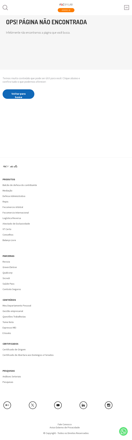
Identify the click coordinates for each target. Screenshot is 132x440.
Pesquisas (9, 370)
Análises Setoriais (12, 376)
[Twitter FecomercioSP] (40, 405)
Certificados (10, 343)
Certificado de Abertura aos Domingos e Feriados (28, 355)
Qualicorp (8, 272)
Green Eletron (10, 267)
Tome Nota (8, 322)
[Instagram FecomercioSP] (116, 405)
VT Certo (7, 229)
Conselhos (8, 234)
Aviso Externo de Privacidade (65, 427)
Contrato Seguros (12, 289)
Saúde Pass (8, 283)
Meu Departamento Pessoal (17, 305)
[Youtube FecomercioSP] (66, 405)
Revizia (6, 261)
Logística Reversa (12, 218)
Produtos (9, 179)
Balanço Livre (9, 240)
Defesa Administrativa (14, 196)
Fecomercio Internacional (16, 212)
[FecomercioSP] (12, 167)
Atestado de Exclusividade (16, 223)
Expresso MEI (9, 327)
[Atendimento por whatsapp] (123, 431)
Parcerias (8, 256)
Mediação (7, 190)
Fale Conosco (65, 424)
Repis (5, 201)
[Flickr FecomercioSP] (15, 405)
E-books (7, 333)
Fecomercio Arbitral (13, 207)
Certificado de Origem (14, 349)
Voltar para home (19, 95)
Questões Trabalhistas (14, 316)
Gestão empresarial (13, 311)
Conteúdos (9, 299)
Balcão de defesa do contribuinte (20, 185)
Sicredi (6, 278)
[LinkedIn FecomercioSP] (91, 405)
